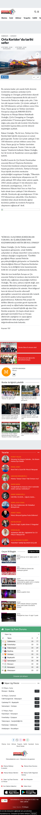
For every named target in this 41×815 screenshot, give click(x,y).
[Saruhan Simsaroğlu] (5, 477)
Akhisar (18, 18)
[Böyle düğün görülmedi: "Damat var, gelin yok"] (11, 390)
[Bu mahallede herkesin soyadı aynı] (30, 427)
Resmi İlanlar (20, 746)
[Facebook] (13, 740)
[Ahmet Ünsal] (5, 514)
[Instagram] (20, 740)
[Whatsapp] (27, 740)
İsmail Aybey (15, 467)
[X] (17, 740)
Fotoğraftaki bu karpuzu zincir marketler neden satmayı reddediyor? (25, 488)
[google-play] (29, 792)
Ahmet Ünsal (16, 513)
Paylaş (6, 77)
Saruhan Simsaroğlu (19, 476)
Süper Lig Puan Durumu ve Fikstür (9, 780)
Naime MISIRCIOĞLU (18, 494)
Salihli (34, 18)
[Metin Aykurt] (5, 523)
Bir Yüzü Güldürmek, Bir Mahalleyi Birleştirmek (23, 506)
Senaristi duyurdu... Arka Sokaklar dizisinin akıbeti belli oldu (29, 417)
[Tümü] (38, 452)
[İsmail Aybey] (5, 468)
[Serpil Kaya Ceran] (5, 505)
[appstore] (12, 792)
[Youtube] (24, 740)
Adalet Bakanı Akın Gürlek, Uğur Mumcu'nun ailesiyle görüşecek (29, 398)
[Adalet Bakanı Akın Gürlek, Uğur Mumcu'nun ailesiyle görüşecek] (30, 390)
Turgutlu (27, 18)
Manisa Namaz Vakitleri (11, 773)
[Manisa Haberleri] (8, 11)
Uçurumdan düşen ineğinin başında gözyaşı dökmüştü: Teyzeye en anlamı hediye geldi (10, 435)
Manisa (4, 18)
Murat (14, 370)
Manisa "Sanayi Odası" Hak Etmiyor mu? (25, 479)
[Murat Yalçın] (5, 459)
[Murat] (6, 372)
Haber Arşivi (27, 786)
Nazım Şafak (15, 484)
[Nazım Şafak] (5, 486)
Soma (37, 744)
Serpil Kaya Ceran (17, 502)
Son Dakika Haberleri (9, 786)
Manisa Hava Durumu (30, 766)
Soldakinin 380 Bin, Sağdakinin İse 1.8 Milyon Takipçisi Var (24, 533)
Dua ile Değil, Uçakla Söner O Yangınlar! (25, 524)
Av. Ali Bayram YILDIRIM (19, 540)
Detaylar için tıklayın (20, 676)
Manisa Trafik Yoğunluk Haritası (29, 774)
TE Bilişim (25, 807)
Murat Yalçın (16, 457)
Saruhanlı (31, 744)
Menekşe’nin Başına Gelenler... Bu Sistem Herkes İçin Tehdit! (25, 460)
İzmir (11, 18)
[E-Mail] (14, 374)
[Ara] (35, 12)
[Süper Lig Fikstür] (38, 683)
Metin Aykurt (16, 522)
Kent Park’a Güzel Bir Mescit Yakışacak (24, 469)
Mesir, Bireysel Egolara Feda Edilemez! (24, 515)
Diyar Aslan (15, 530)
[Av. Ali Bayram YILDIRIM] (5, 541)
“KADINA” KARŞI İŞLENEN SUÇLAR (24, 543)
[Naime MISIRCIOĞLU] (5, 495)
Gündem (13, 36)
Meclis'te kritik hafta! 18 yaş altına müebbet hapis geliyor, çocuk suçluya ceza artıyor (10, 417)
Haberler (4, 36)
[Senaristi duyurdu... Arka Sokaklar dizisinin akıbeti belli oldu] (30, 409)
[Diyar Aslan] (5, 532)
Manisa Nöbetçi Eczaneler (7, 767)
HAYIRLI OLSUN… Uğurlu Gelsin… (23, 497)
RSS (5, 800)
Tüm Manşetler (28, 779)
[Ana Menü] (38, 12)
